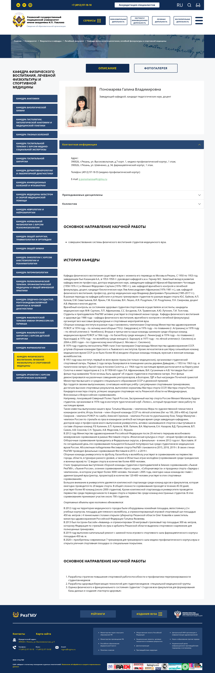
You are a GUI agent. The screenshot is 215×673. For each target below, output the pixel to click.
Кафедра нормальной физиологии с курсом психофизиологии (29, 224)
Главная (18, 41)
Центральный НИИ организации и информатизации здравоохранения (185, 634)
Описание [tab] (107, 68)
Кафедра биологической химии (31, 109)
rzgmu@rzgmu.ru (68, 648)
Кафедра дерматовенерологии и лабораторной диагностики (34, 172)
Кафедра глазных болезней (32, 134)
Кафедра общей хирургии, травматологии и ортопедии (33, 238)
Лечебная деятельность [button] (161, 20)
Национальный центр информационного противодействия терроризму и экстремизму (185, 645)
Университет (31, 41)
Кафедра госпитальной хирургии (30, 160)
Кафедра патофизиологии (32, 272)
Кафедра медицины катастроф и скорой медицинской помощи (34, 197)
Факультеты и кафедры (51, 41)
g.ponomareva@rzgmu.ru (93, 179)
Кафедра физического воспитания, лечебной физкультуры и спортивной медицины (33, 361)
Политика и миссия (107, 650)
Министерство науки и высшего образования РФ (112, 634)
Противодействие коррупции (146, 650)
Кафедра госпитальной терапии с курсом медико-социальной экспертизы (32, 146)
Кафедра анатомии (27, 98)
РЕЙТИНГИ (98, 614)
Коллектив (69, 203)
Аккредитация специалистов (137, 5)
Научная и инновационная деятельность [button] (139, 20)
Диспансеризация (142, 646)
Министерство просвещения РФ (112, 639)
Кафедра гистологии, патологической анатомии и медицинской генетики (34, 122)
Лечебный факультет (74, 41)
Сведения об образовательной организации (46, 26)
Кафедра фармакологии (30, 347)
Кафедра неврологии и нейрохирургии (30, 211)
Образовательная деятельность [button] (118, 20)
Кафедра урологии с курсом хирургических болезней (33, 376)
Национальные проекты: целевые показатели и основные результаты (149, 640)
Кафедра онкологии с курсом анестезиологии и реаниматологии (34, 260)
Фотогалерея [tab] (155, 68)
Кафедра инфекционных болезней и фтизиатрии (31, 184)
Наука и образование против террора (185, 639)
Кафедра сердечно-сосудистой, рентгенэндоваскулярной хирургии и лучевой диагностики (35, 304)
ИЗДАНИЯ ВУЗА (147, 614)
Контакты (19, 633)
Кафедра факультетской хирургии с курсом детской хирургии (33, 335)
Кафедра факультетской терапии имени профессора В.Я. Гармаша (35, 320)
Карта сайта (43, 633)
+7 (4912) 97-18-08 (43, 648)
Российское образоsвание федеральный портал (109, 644)
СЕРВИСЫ (89, 20)
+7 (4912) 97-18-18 (82, 5)
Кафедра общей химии (30, 248)
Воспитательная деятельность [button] (182, 20)
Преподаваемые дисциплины (82, 195)
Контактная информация (79, 144)
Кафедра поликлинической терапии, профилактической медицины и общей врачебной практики (35, 286)
